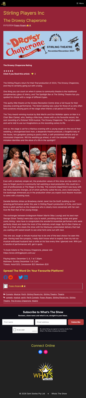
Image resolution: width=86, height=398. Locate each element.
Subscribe (75, 322)
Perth (23, 294)
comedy (9, 297)
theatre (35, 301)
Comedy (9, 294)
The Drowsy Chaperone (24, 20)
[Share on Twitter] (20, 279)
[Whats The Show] (3, 3)
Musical (17, 294)
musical (17, 297)
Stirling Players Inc (35, 294)
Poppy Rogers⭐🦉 (22, 25)
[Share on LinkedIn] (26, 279)
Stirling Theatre (50, 294)
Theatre (61, 294)
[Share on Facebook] (5, 279)
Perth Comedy (33, 297)
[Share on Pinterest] (15, 279)
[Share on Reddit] (10, 279)
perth (23, 297)
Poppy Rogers (46, 297)
